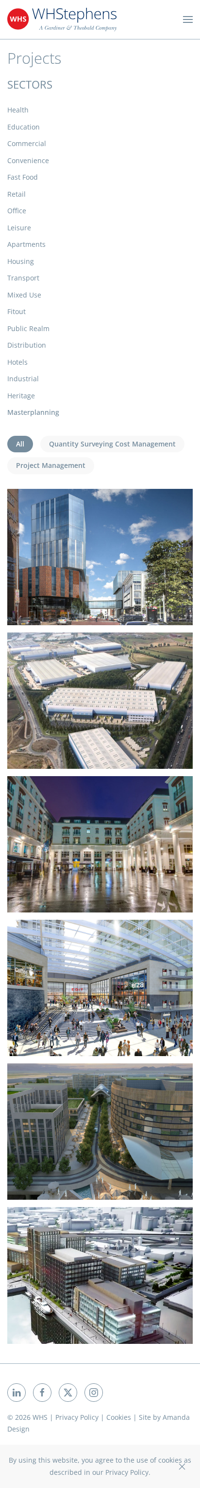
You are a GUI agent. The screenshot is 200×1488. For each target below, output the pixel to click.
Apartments (26, 244)
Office (16, 210)
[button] (188, 19)
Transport (23, 277)
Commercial (26, 143)
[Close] (182, 1466)
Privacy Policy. (127, 1472)
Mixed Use (24, 294)
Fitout (16, 311)
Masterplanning (33, 412)
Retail (16, 194)
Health (18, 109)
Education (23, 126)
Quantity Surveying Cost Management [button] (112, 443)
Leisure (19, 227)
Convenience (28, 160)
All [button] (20, 443)
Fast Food (22, 177)
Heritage (21, 395)
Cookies (118, 1417)
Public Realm (28, 328)
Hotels (17, 362)
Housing (20, 261)
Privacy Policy (77, 1417)
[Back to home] (62, 19)
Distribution (26, 345)
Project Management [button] (50, 465)
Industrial (23, 378)
